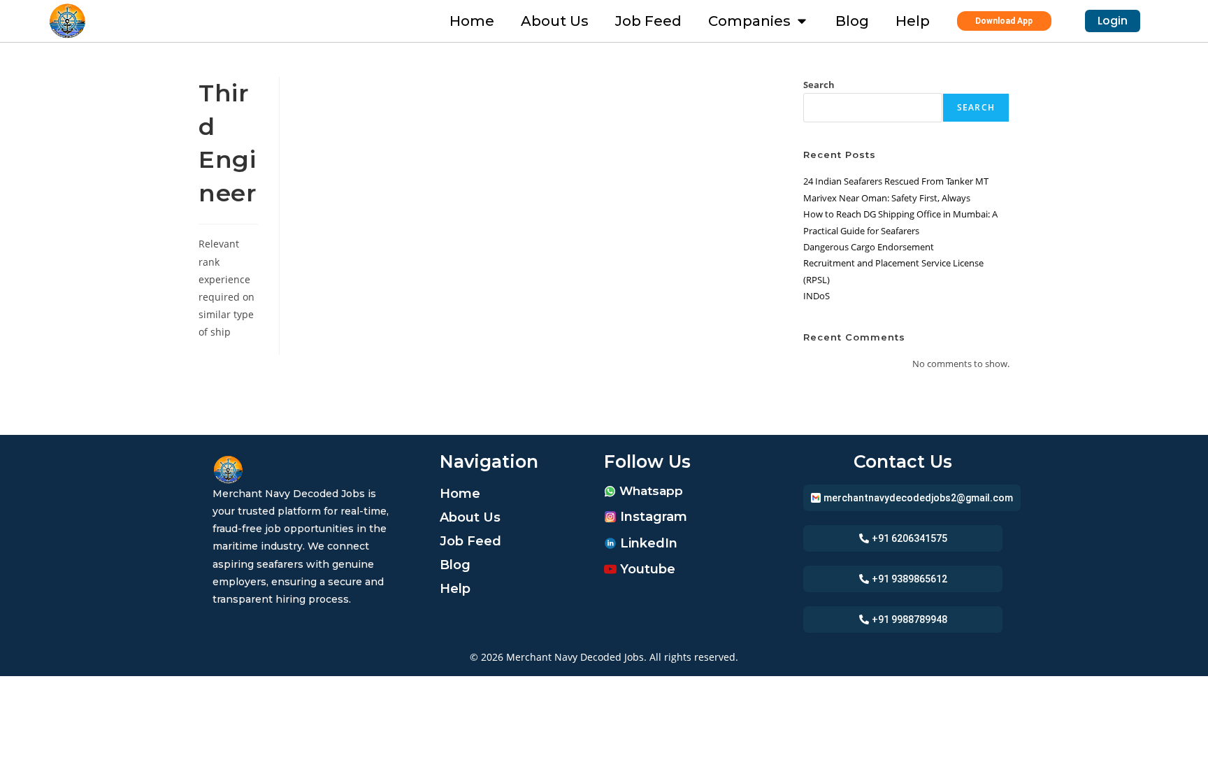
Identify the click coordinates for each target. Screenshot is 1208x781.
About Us (470, 517)
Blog (455, 565)
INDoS (816, 295)
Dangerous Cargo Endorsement (868, 247)
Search (819, 84)
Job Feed (470, 541)
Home (460, 493)
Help (455, 588)
